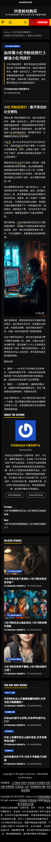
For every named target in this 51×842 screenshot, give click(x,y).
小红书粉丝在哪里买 (12, 46)
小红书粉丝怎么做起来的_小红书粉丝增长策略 (25, 624)
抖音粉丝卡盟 (26, 803)
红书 (10, 106)
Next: (25, 523)
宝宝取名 (41, 782)
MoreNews (42, 773)
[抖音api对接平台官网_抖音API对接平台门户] (25, 712)
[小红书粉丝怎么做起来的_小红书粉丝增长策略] (25, 604)
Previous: (25, 510)
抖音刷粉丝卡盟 (37, 786)
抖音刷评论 (9, 731)
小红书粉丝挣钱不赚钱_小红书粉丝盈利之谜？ (25, 668)
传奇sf (24, 782)
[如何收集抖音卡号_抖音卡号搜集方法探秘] (25, 751)
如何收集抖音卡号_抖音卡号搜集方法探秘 (25, 758)
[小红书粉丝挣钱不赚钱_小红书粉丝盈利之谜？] (25, 648)
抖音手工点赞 (10, 692)
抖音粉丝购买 (25, 11)
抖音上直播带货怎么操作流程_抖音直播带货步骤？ (25, 738)
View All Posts (36, 495)
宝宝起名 (19, 786)
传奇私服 (9, 786)
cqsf (27, 786)
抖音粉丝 (31, 782)
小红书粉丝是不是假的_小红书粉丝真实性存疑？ (25, 580)
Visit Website (14, 495)
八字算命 (16, 782)
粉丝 (17, 106)
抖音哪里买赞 (10, 712)
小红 (19, 162)
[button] (3, 22)
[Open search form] (25, 22)
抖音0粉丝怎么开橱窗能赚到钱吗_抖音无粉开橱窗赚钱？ (25, 700)
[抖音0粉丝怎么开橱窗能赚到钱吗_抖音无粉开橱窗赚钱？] (25, 693)
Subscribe (43, 22)
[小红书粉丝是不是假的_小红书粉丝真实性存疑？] (25, 560)
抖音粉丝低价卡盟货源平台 (18, 89)
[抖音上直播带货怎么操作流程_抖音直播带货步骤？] (25, 731)
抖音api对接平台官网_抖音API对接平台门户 (25, 719)
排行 (23, 106)
